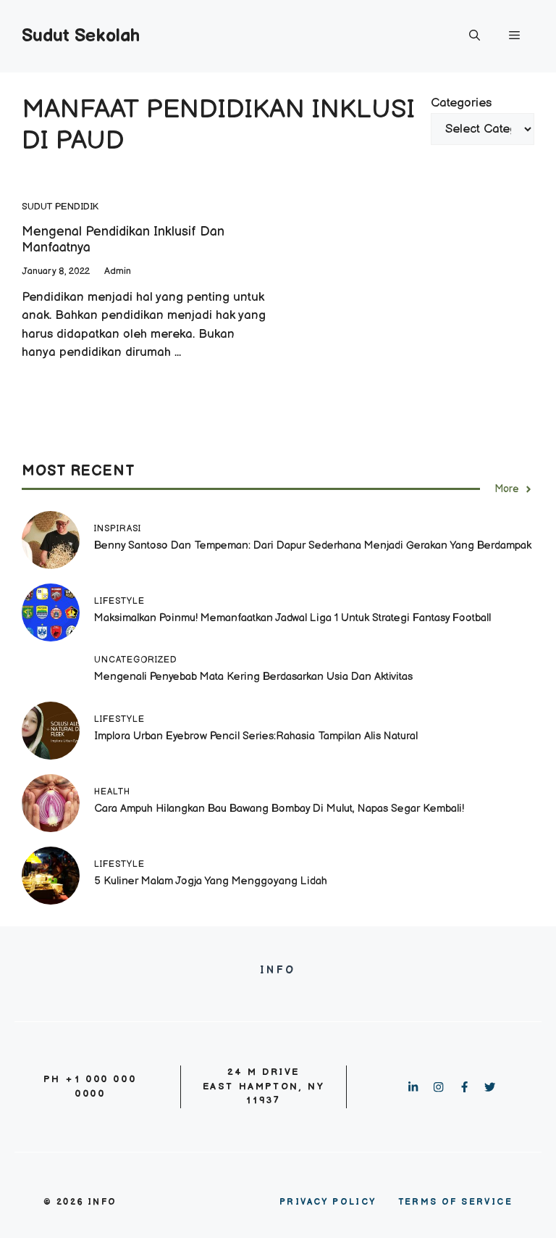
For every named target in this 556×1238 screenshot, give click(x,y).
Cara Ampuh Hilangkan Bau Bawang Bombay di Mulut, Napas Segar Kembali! (279, 808)
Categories (461, 103)
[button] (474, 36)
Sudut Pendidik (60, 206)
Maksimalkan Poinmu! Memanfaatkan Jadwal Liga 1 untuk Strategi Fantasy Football (292, 618)
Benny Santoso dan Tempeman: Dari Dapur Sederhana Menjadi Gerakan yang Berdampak (312, 545)
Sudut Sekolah (81, 36)
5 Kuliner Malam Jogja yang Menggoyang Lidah (210, 881)
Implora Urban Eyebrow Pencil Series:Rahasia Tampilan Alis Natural (257, 736)
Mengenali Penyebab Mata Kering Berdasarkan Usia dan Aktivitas (253, 677)
